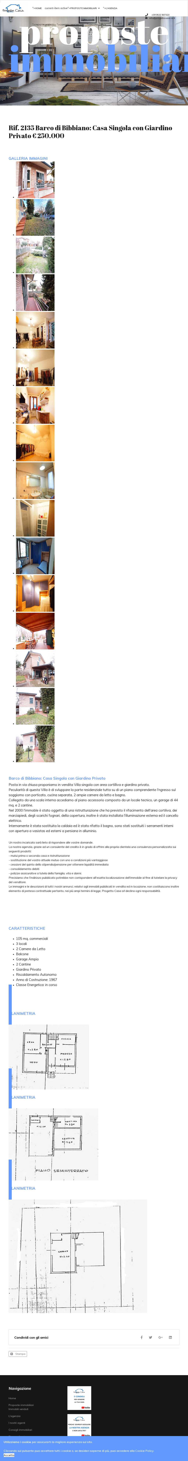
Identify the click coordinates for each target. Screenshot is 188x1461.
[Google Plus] (161, 1337)
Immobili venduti (18, 1409)
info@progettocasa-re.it (162, 18)
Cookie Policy (144, 1451)
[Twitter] (151, 1337)
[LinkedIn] (171, 1337)
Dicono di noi (98, 24)
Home (38, 8)
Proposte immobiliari (83, 8)
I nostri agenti (44, 24)
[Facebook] (142, 1337)
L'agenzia (111, 8)
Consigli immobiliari (72, 24)
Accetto (9, 1455)
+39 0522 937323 (160, 14)
